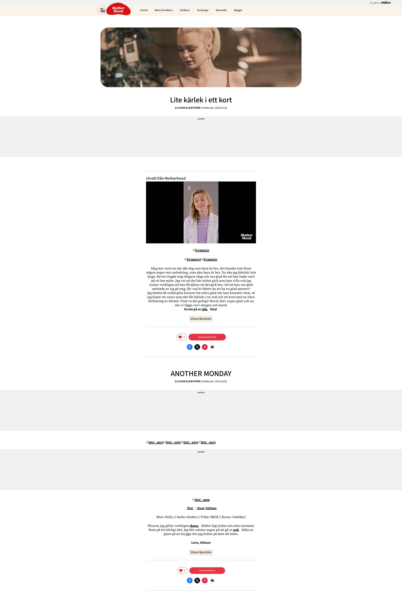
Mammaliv (221, 10)
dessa (194, 525)
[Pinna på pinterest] (205, 347)
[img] (181, 337)
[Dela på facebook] (190, 347)
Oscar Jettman (207, 508)
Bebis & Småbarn (164, 10)
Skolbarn (185, 10)
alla (204, 309)
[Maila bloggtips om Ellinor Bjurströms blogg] (212, 347)
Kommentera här (207, 337)
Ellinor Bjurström (188, 108)
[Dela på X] (197, 347)
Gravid (143, 10)
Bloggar (238, 10)
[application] (201, 212)
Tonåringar (203, 10)
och (236, 530)
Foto (190, 508)
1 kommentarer (207, 570)
